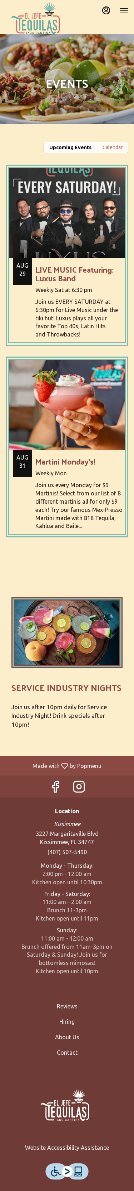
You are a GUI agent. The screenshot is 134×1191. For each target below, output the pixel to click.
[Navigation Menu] (124, 11)
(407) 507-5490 (67, 852)
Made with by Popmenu (53, 765)
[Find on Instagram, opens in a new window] (79, 788)
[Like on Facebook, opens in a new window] (55, 788)
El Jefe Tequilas (67, 1105)
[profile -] (106, 10)
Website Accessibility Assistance (67, 1147)
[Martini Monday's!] (67, 452)
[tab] (70, 147)
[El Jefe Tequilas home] (38, 18)
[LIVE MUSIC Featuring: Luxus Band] (67, 261)
